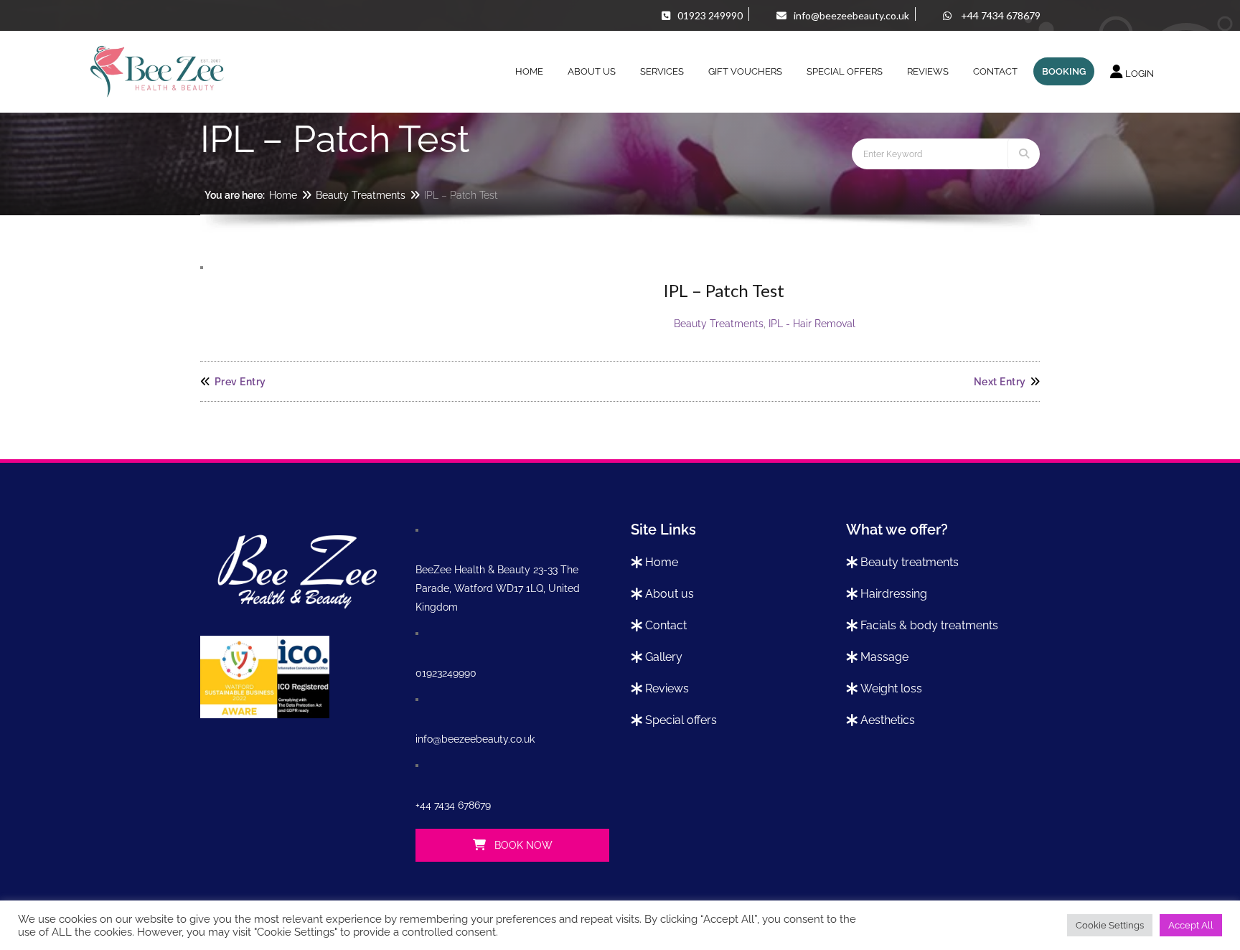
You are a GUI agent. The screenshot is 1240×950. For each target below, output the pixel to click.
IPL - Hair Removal (812, 323)
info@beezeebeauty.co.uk (475, 739)
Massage (884, 657)
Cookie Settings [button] (1110, 925)
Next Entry (1000, 381)
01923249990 (445, 673)
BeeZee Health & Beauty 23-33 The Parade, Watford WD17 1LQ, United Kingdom (497, 588)
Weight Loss (891, 688)
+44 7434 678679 (453, 805)
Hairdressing (893, 594)
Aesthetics (887, 720)
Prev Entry (240, 381)
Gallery (663, 657)
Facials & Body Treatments (929, 625)
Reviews (667, 688)
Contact (666, 625)
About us (669, 594)
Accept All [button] (1190, 925)
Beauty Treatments (360, 195)
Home (283, 195)
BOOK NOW (522, 845)
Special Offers (681, 720)
